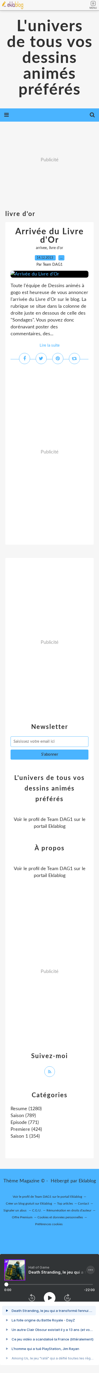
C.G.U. (36, 1210)
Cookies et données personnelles (60, 1217)
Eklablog (87, 1181)
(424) (26, 1129)
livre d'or (56, 248)
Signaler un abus (15, 1210)
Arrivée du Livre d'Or (49, 235)
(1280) (26, 1108)
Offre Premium (22, 1217)
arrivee (41, 248)
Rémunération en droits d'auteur (68, 1210)
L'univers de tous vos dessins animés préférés (49, 58)
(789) (23, 1115)
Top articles (65, 1203)
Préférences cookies (49, 1224)
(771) (25, 1122)
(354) (25, 1136)
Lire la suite (50, 345)
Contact (83, 1203)
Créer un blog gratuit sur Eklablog (29, 1203)
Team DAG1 (60, 819)
